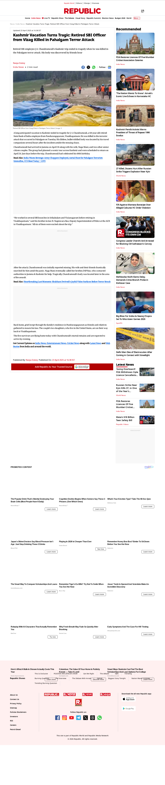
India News (18, 67)
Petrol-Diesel (15, 752)
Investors (14, 739)
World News (121, 176)
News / (12, 24)
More (136, 18)
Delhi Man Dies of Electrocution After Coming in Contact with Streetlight (134, 354)
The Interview (60, 701)
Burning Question (42, 701)
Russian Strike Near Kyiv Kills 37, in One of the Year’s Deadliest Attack (126, 390)
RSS (11, 743)
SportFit (119, 323)
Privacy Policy (16, 726)
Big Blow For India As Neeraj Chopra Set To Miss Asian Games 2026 (134, 318)
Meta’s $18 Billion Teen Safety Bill (125, 419)
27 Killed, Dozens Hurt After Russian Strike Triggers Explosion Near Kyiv (133, 170)
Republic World (69, 3)
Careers (13, 747)
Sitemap (13, 730)
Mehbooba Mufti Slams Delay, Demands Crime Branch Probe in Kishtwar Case (132, 280)
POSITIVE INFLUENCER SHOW (65, 696)
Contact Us (14, 722)
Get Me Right (88, 696)
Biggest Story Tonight (117, 701)
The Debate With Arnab (81, 701)
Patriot (99, 701)
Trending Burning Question (46, 706)
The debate (104, 696)
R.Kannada (95, 3)
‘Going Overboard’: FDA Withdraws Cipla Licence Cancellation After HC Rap (127, 374)
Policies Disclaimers (18, 734)
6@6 (116, 696)
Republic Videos (122, 424)
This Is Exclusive (41, 696)
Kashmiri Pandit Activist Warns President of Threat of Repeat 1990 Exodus (133, 132)
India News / (21, 24)
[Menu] (141, 10)
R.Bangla (87, 3)
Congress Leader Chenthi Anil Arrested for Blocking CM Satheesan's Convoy (135, 242)
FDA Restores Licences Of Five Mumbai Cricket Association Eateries (135, 59)
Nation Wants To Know (141, 701)
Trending (128, 696)
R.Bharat (79, 3)
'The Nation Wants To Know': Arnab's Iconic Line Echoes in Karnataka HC (134, 95)
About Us (14, 717)
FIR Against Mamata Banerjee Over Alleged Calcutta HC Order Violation (133, 206)
